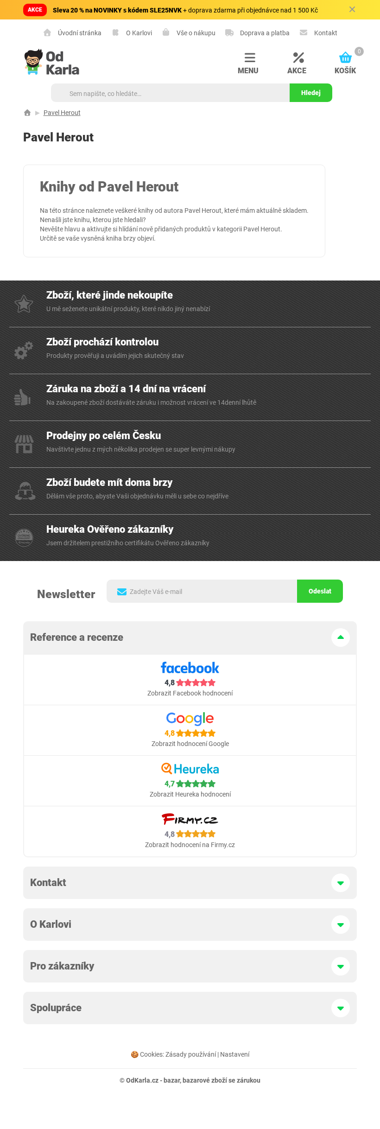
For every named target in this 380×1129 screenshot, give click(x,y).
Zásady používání (190, 1054)
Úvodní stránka (79, 32)
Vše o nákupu (195, 32)
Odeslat (320, 591)
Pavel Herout (62, 112)
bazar (172, 1080)
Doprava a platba (264, 32)
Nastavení (234, 1054)
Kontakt (325, 32)
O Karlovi (138, 32)
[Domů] (27, 112)
